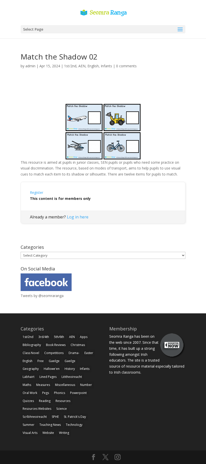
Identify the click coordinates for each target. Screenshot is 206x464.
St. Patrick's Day (75, 417)
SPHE (55, 417)
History (70, 369)
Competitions (54, 353)
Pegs (45, 393)
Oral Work (30, 393)
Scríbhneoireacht (35, 417)
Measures (43, 385)
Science (61, 409)
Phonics (59, 393)
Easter (88, 353)
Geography (31, 369)
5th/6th (59, 337)
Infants (106, 66)
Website (48, 433)
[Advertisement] (103, 91)
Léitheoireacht (72, 377)
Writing (64, 433)
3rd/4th (43, 337)
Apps (83, 337)
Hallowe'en (52, 369)
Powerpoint (78, 393)
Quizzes (28, 401)
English (93, 66)
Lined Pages (48, 377)
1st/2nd (70, 66)
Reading (44, 401)
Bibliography (32, 345)
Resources (63, 401)
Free (40, 361)
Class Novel (31, 353)
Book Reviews (56, 345)
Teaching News (50, 425)
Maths (27, 385)
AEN (81, 66)
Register (36, 192)
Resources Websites (37, 409)
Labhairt (28, 377)
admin (30, 66)
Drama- (74, 353)
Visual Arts (30, 433)
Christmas (78, 345)
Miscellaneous (65, 385)
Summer (28, 425)
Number (86, 385)
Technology (74, 425)
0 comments (126, 66)
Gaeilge (54, 361)
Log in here (77, 217)
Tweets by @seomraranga (42, 295)
